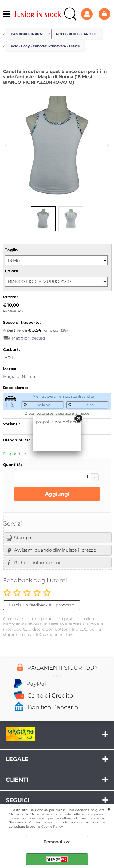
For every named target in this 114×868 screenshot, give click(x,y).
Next (107, 145)
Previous (7, 145)
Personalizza (57, 841)
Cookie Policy (52, 826)
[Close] (78, 418)
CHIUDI (109, 809)
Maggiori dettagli (30, 338)
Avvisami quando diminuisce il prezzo (55, 550)
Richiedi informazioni (37, 562)
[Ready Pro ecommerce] (57, 859)
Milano (44, 405)
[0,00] (105, 14)
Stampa (22, 537)
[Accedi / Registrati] (88, 14)
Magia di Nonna (19, 376)
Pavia (89, 405)
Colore (11, 271)
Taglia (11, 250)
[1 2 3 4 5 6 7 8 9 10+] (57, 477)
